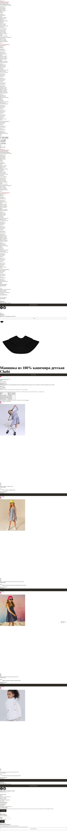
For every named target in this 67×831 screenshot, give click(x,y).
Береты (1, 203)
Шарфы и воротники (3, 62)
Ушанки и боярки (3, 59)
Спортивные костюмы (4, 72)
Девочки (1, 46)
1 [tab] (0, 483)
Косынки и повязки (3, 204)
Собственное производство (5, 292)
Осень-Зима (2, 73)
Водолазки (2, 19)
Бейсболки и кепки (3, 53)
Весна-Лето (2, 78)
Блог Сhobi (2, 293)
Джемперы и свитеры (4, 20)
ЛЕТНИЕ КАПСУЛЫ (4, 3)
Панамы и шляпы (3, 57)
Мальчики (2, 47)
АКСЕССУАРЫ (3, 29)
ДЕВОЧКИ (2, 49)
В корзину (33, 494)
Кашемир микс (2, 9)
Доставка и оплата (3, 290)
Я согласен (3, 810)
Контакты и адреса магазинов (5, 289)
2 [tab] (0, 484)
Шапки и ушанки (3, 90)
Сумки (1, 34)
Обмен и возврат (3, 291)
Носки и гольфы (3, 23)
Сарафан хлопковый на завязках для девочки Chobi (9, 676)
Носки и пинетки (3, 118)
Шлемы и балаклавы (3, 61)
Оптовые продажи (3, 297)
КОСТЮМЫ (2, 126)
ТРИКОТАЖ (2, 6)
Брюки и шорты (3, 18)
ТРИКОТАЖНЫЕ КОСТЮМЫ (5, 5)
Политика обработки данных (63, 622)
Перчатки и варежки (3, 33)
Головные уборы (3, 31)
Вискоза (1, 11)
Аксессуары (2, 51)
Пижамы (1, 99)
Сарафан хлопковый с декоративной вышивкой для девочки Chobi (12, 581)
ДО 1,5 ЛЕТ (2, 114)
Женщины (2, 149)
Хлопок (1, 161)
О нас (1, 134)
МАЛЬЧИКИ (2, 231)
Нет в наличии (33, 374)
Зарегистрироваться (33, 828)
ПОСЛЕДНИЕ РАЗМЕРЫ (4, 4)
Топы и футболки (3, 28)
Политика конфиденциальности (5, 806)
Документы (2, 301)
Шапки (1, 60)
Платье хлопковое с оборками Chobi (6, 486)
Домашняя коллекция (4, 133)
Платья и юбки (2, 24)
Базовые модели (3, 71)
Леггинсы (2, 22)
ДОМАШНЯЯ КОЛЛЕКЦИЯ (5, 37)
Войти (2, 821)
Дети (1, 43)
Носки (1, 98)
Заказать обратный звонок (33, 304)
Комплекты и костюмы (4, 97)
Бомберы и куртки (3, 17)
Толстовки (2, 100)
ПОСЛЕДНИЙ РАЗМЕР (4, 121)
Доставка (26, 400)
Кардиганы (2, 21)
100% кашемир (2, 8)
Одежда (1, 63)
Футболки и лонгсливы (4, 70)
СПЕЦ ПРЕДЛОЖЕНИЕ (4, 44)
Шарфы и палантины (4, 35)
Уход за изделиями (3, 40)
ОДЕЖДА (2, 14)
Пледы (1, 119)
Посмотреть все (3, 7)
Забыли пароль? (3, 823)
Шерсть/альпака (3, 10)
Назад (34, 318)
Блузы (1, 16)
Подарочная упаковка (4, 41)
